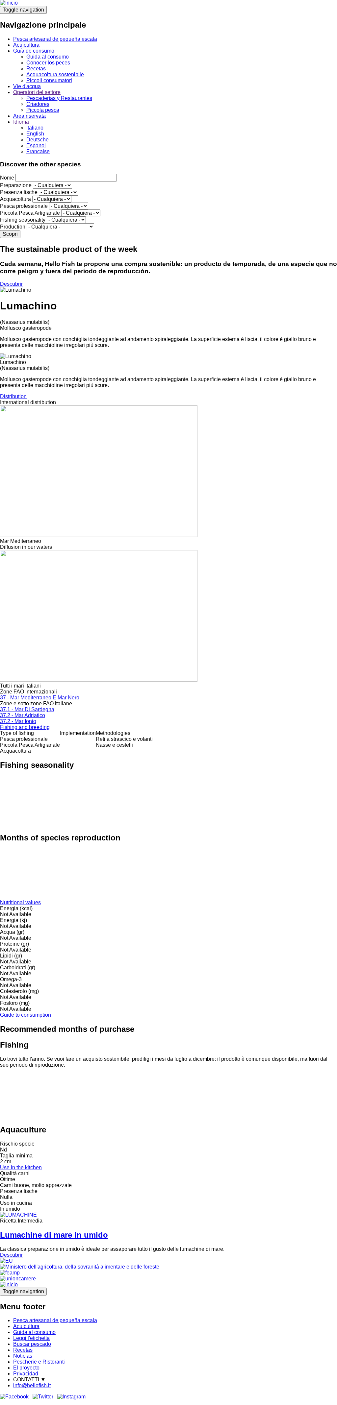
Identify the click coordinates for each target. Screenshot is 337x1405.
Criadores (37, 104)
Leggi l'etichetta (31, 1338)
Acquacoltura (15, 199)
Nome (7, 178)
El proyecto (26, 1367)
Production (12, 227)
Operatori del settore (37, 92)
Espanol (36, 145)
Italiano (34, 128)
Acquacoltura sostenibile (55, 74)
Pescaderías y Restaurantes (59, 98)
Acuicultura (26, 45)
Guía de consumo (33, 51)
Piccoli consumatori (49, 80)
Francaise (38, 151)
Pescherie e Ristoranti (39, 1362)
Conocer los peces (48, 62)
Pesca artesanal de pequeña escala (55, 39)
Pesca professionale (24, 206)
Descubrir (11, 284)
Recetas (36, 68)
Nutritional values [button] (20, 902)
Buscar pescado (32, 1344)
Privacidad (25, 1373)
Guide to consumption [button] (25, 1015)
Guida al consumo (47, 57)
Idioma (21, 122)
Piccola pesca (42, 110)
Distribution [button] (13, 396)
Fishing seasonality (22, 220)
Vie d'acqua (27, 86)
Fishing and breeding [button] (25, 727)
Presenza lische (19, 192)
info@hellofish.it (32, 1385)
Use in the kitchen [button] (21, 1167)
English (35, 133)
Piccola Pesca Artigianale (30, 213)
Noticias (22, 1356)
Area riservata (29, 116)
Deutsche (37, 139)
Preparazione (16, 185)
